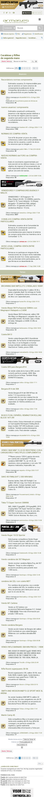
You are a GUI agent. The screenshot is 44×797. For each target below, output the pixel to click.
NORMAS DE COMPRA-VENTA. (14, 133)
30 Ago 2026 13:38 (35, 520)
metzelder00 (23, 352)
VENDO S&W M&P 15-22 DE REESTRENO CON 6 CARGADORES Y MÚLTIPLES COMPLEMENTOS (21, 451)
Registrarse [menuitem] (28, 34)
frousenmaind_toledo (26, 494)
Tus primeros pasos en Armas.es (26, 101)
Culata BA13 (6, 334)
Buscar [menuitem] (42, 38)
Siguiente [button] (37, 68)
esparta (22, 470)
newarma (22, 213)
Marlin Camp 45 (8, 715)
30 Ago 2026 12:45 (33, 575)
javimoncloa (23, 520)
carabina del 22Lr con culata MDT (16, 581)
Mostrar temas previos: (15, 739)
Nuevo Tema (6, 61)
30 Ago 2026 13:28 (34, 553)
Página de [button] (16, 68)
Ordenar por (15, 742)
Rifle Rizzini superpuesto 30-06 (14, 669)
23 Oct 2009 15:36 (35, 176)
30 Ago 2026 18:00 (35, 352)
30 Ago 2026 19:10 (33, 301)
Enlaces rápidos (8, 34)
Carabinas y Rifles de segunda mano (10, 57)
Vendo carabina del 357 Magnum (15, 559)
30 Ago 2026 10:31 (35, 597)
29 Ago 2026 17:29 (35, 733)
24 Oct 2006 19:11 (34, 241)
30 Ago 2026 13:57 (32, 470)
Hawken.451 (23, 127)
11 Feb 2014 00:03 (34, 149)
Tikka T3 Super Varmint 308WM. (15, 502)
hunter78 (22, 301)
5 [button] (29, 68)
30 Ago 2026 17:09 (31, 409)
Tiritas (21, 709)
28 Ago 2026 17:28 (33, 213)
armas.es (23, 241)
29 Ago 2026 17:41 (31, 709)
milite (21, 382)
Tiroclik (21, 662)
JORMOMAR (23, 733)
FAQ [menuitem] (18, 34)
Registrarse (27, 12)
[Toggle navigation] (39, 19)
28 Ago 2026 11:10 (35, 127)
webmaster (23, 176)
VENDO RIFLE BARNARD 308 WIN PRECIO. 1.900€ (22, 647)
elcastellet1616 (24, 97)
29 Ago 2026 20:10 (31, 684)
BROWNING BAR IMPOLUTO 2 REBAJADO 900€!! (22, 286)
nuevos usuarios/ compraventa (14, 107)
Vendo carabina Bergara (11, 625)
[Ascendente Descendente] (22, 745)
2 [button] (22, 68)
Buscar (32, 61)
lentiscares (23, 328)
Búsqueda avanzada (36, 61)
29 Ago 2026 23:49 (32, 662)
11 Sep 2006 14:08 (34, 266)
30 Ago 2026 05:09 (33, 619)
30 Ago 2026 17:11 (31, 382)
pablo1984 (23, 149)
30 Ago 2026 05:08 (33, 640)
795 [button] (34, 68)
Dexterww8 (23, 553)
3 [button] (24, 68)
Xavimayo (22, 575)
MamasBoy (23, 597)
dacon (21, 684)
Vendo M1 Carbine (9, 603)
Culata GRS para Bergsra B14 (13, 367)
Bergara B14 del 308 (10, 389)
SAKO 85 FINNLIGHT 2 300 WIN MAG (17, 477)
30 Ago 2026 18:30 (34, 328)
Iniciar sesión (37, 12)
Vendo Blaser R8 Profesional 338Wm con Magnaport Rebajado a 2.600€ (19, 309)
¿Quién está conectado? (9, 766)
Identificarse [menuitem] (38, 34)
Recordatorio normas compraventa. (17, 79)
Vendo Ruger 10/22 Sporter (13, 535)
